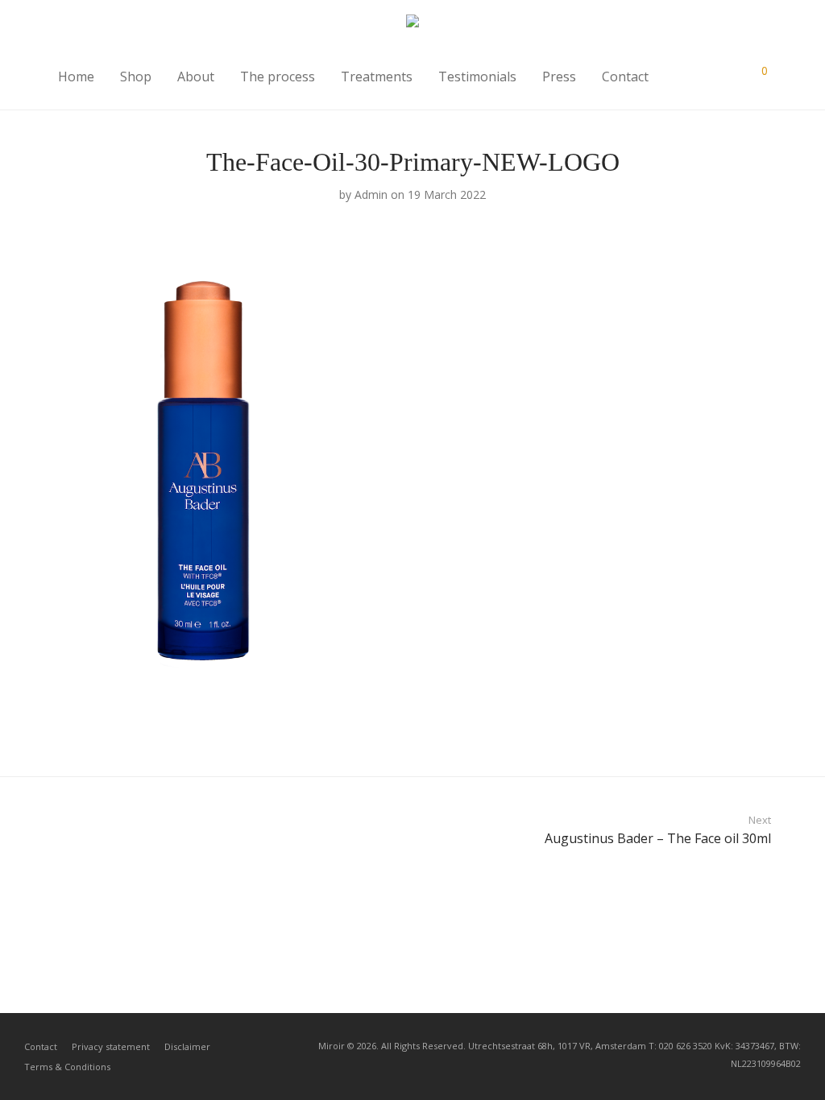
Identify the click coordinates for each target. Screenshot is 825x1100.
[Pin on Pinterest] (730, 730)
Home (76, 76)
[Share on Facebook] (684, 730)
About (195, 76)
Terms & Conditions (67, 1067)
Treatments (376, 76)
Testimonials (477, 76)
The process (277, 76)
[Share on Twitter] (707, 730)
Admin (371, 194)
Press (559, 76)
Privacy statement (111, 1046)
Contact (625, 76)
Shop (135, 76)
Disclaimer (187, 1046)
